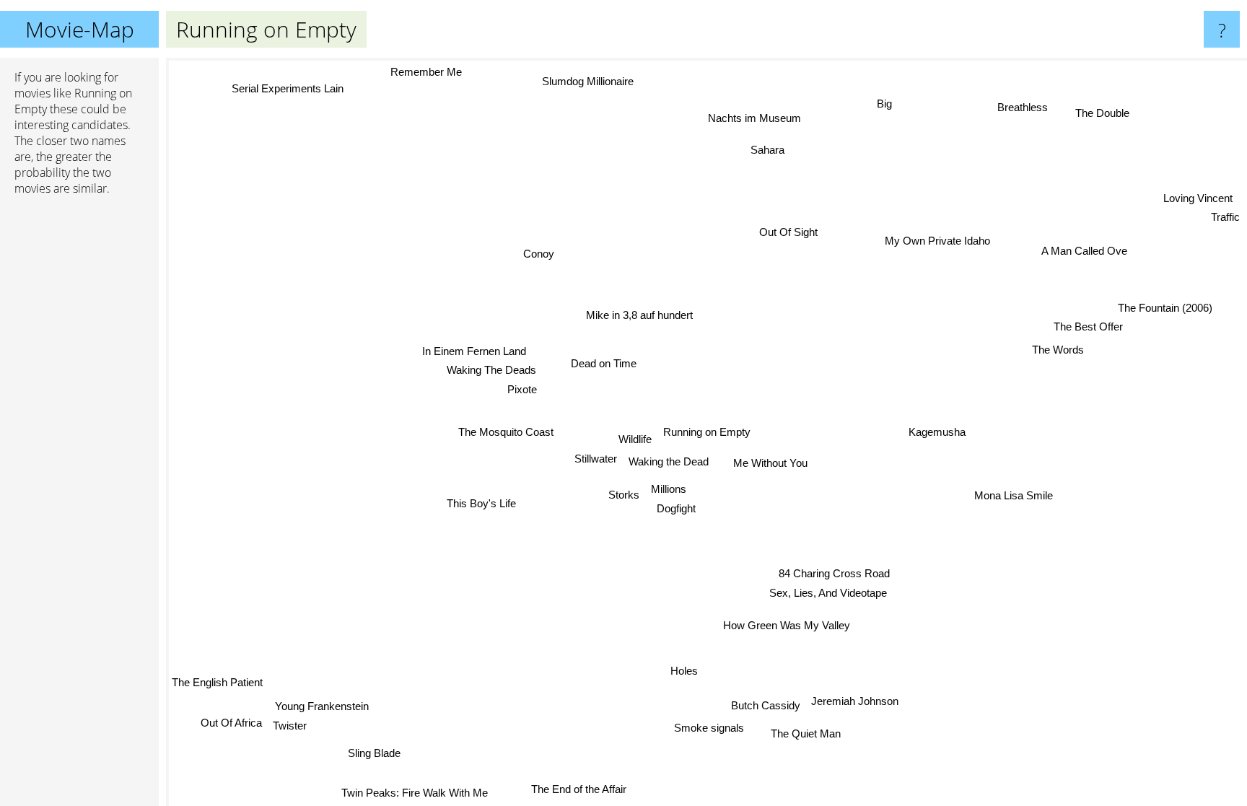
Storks (624, 495)
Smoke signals (710, 728)
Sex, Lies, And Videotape (828, 593)
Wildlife (635, 440)
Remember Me (425, 72)
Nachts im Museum (745, 116)
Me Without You (770, 463)
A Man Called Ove (1085, 251)
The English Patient (217, 683)
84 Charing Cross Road (833, 573)
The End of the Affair (581, 790)
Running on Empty (707, 432)
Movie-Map (79, 29)
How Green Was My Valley (788, 624)
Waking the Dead (669, 461)
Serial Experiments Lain (286, 89)
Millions (669, 489)
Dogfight (677, 508)
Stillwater (595, 459)
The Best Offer (1089, 327)
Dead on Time (603, 364)
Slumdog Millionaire (588, 81)
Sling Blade (372, 751)
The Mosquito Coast (506, 432)
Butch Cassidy (765, 705)
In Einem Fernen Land (476, 350)
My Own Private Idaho (937, 240)
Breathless (1024, 108)
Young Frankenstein (320, 704)
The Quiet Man (807, 733)
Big (883, 103)
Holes (685, 671)
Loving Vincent (1199, 199)
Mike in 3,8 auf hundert (638, 315)
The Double (1104, 114)
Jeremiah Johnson (855, 700)
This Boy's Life (481, 503)
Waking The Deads (491, 369)
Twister (288, 723)
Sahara (762, 149)
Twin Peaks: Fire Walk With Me (411, 791)
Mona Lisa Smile (1013, 496)
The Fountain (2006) (1166, 309)
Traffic (1226, 218)
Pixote (522, 388)
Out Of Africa (229, 723)
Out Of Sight (795, 233)
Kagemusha (937, 431)
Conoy (536, 254)
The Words (1058, 349)
